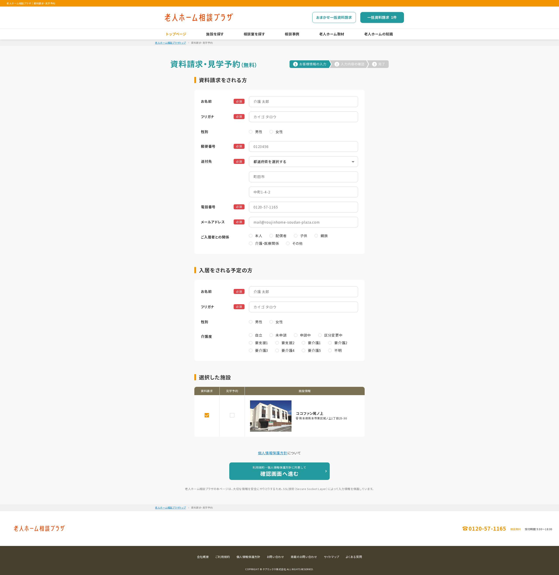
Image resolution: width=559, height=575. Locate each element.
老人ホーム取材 (332, 33)
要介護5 (314, 350)
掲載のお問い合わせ (304, 557)
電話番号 (208, 206)
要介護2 (340, 342)
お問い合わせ (275, 557)
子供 (303, 235)
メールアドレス (213, 221)
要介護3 (261, 350)
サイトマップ (331, 557)
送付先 (206, 161)
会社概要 (203, 557)
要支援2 (288, 342)
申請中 (305, 335)
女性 (279, 131)
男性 (258, 131)
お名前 (206, 101)
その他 (297, 243)
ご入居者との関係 (215, 237)
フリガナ (207, 116)
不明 (338, 350)
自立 (258, 335)
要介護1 (314, 342)
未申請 (281, 335)
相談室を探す (254, 33)
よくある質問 (354, 557)
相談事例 (292, 33)
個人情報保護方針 (272, 452)
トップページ (176, 33)
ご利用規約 (222, 557)
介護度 (206, 336)
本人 (258, 235)
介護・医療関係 (267, 243)
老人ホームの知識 (378, 33)
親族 (324, 235)
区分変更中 (333, 335)
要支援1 (261, 342)
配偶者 (281, 235)
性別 (204, 131)
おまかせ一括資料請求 (334, 17)
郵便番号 (208, 146)
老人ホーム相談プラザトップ (170, 42)
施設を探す (215, 33)
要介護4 (288, 350)
